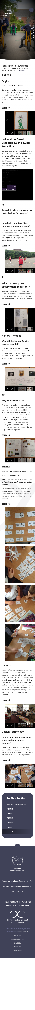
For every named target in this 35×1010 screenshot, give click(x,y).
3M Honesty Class (9, 70)
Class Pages (23, 66)
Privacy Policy (17, 946)
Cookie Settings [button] (17, 950)
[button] (9, 120)
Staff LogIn (24, 905)
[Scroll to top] (17, 846)
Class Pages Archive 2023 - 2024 (15, 68)
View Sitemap (17, 935)
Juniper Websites (23, 931)
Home (4, 66)
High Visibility (17, 943)
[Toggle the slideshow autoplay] (32, 37)
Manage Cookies (9, 189)
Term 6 (22, 70)
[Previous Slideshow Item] (32, 27)
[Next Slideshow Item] (32, 32)
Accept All (12, 186)
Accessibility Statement (17, 939)
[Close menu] (31, 10)
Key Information (12, 902)
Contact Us (11, 905)
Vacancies (26, 902)
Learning (12, 66)
